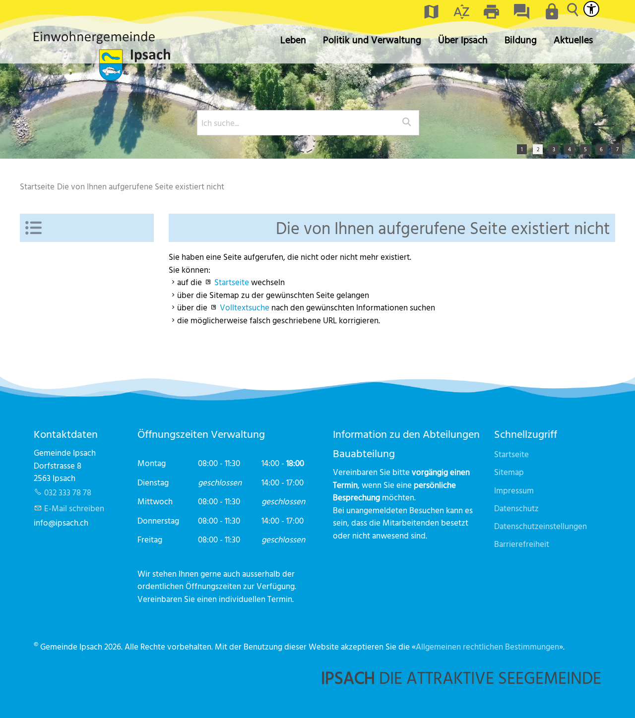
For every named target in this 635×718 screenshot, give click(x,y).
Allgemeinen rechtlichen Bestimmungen (487, 646)
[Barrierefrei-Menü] (591, 9)
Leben (293, 39)
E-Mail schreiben (74, 508)
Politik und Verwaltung (372, 39)
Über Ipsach (463, 39)
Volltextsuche (244, 307)
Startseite (231, 282)
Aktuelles (573, 39)
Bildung (521, 39)
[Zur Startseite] (102, 56)
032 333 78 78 (67, 492)
